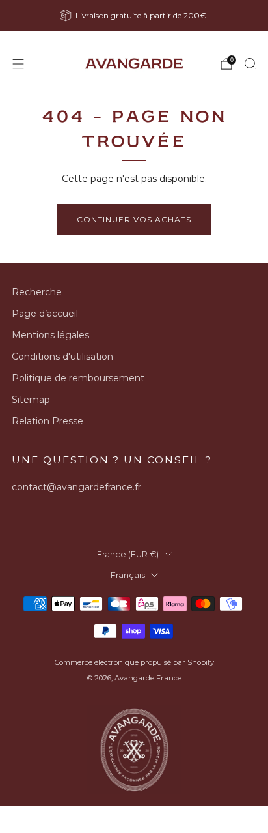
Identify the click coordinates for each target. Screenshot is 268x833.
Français (128, 575)
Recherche (37, 292)
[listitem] (134, 15)
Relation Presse (47, 421)
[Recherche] (249, 63)
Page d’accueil (45, 313)
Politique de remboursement (78, 378)
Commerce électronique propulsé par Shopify (134, 662)
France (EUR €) (128, 554)
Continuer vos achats (134, 219)
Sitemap (31, 399)
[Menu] (18, 63)
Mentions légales (50, 335)
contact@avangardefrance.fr (76, 487)
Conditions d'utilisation (62, 356)
